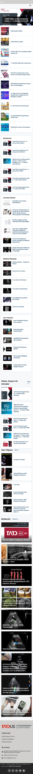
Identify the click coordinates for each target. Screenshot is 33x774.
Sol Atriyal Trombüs (19, 459)
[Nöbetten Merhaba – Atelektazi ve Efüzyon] (7, 264)
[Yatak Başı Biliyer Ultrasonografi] (16, 641)
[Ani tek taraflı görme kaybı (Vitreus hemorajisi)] (7, 494)
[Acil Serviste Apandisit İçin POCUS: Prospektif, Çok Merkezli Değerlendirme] (7, 240)
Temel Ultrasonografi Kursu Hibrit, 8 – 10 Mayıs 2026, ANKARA (20, 420)
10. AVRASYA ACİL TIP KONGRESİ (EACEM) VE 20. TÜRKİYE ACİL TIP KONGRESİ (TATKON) (19, 95)
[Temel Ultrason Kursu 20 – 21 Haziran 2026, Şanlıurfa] (7, 143)
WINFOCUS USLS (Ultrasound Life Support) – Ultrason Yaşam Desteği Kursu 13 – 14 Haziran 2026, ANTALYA (21, 408)
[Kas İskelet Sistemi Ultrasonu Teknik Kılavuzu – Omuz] (16, 554)
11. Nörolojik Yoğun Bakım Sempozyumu (21, 63)
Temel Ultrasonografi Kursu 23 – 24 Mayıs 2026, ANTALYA (21, 393)
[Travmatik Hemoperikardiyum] (7, 290)
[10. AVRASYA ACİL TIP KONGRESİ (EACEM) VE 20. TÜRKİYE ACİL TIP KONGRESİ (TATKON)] (5, 95)
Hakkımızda (6, 733)
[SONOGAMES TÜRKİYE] (5, 31)
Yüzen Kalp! (16, 484)
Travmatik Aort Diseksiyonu (19, 280)
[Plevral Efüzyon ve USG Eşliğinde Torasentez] (6, 474)
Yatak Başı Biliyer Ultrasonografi (14, 649)
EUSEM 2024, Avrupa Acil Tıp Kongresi (20, 127)
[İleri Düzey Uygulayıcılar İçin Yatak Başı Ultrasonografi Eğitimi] (7, 221)
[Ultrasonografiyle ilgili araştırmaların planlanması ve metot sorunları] (16, 707)
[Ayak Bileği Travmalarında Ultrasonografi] (7, 340)
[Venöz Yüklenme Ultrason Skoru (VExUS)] (7, 322)
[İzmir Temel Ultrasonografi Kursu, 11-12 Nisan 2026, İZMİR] (7, 189)
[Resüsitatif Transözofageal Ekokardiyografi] (7, 202)
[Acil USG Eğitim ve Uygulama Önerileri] (16, 532)
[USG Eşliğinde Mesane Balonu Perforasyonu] (7, 299)
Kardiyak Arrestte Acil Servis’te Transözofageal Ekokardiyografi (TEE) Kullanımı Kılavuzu (16, 581)
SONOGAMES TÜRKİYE (16, 31)
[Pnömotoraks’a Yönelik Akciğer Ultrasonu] (7, 367)
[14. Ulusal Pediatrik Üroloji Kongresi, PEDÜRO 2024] (5, 117)
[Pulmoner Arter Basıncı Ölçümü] (7, 349)
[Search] (31, 2)
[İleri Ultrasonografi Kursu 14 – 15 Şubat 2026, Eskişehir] (7, 444)
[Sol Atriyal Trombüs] (6, 459)
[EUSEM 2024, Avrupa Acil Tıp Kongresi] (5, 127)
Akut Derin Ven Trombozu (18, 271)
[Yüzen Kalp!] (7, 487)
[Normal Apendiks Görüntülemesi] (7, 331)
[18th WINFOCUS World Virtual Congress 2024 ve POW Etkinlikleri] (5, 85)
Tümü (28, 381)
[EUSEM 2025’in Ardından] (5, 42)
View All (14, 519)
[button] (1, 17)
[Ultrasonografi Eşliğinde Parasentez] (7, 358)
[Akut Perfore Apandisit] (7, 308)
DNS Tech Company (15, 766)
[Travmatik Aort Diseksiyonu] (7, 281)
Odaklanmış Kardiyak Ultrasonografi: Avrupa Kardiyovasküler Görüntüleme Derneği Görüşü (16, 690)
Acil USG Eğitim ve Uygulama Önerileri (16, 540)
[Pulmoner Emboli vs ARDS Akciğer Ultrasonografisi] (7, 502)
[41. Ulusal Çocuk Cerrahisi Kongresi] (5, 106)
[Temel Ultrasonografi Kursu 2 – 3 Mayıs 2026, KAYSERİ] (7, 171)
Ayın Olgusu (6, 450)
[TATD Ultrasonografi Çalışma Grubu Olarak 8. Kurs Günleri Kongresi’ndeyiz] (5, 74)
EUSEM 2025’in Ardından (17, 41)
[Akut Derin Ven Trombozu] (7, 273)
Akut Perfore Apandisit (18, 306)
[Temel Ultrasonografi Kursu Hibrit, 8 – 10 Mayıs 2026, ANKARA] (7, 180)
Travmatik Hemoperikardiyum (19, 289)
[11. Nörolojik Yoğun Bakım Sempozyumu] (5, 63)
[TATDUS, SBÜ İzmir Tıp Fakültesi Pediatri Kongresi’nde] (5, 52)
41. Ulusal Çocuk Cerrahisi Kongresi (20, 105)
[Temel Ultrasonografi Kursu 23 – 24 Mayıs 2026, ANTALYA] (7, 152)
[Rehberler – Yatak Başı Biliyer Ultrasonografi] (16, 620)
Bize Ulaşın (6, 747)
